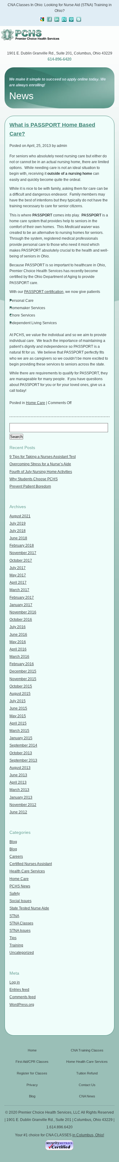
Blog (13, 842)
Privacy (32, 1085)
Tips (12, 938)
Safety (14, 893)
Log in (14, 982)
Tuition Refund (87, 1073)
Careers (16, 856)
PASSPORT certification (43, 292)
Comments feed (22, 997)
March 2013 (19, 790)
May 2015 (17, 716)
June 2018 (18, 538)
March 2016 (19, 656)
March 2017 (19, 590)
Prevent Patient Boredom (30, 486)
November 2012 (22, 805)
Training (16, 945)
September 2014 (23, 745)
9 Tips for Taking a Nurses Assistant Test (42, 457)
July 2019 (17, 523)
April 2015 (18, 723)
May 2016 (17, 642)
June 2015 (18, 708)
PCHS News (19, 886)
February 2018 (21, 545)
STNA (14, 916)
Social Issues (20, 901)
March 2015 (19, 731)
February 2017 (21, 597)
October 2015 (20, 686)
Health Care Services (27, 871)
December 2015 (22, 671)
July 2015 (17, 701)
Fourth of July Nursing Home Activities (40, 472)
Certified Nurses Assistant (30, 864)
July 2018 (17, 531)
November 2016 (22, 612)
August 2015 (20, 694)
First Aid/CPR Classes (32, 1061)
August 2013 (20, 768)
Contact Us (87, 1085)
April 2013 (18, 782)
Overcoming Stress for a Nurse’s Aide (40, 464)
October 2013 (20, 753)
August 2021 (20, 516)
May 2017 (17, 575)
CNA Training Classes (87, 1050)
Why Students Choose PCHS (33, 479)
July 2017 (17, 568)
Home (32, 1050)
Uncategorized (21, 952)
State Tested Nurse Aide (29, 908)
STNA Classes (21, 923)
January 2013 (20, 797)
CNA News (87, 1096)
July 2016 (17, 627)
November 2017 (22, 553)
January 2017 (20, 605)
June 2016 (18, 634)
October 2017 (20, 560)
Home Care (35, 403)
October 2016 (20, 619)
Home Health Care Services (87, 1061)
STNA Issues (20, 930)
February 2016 (21, 664)
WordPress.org (21, 1005)
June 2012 (18, 812)
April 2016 (18, 649)
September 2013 (23, 760)
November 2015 (22, 679)
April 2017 (18, 582)
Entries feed (19, 990)
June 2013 (18, 775)
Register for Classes (32, 1073)
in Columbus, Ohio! (88, 1135)
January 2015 (20, 738)
